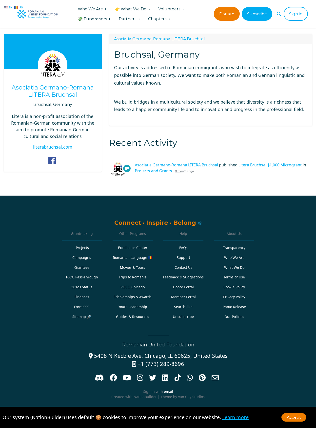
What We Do (234, 267)
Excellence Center (132, 247)
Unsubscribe (183, 316)
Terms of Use (234, 277)
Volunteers (169, 8)
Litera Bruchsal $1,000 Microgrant (270, 165)
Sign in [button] (295, 13)
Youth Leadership (132, 306)
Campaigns (81, 257)
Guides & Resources (132, 316)
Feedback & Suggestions (183, 277)
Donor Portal (183, 287)
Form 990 (81, 306)
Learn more (235, 417)
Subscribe (257, 13)
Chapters (157, 18)
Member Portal (183, 296)
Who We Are (91, 8)
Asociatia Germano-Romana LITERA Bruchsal (53, 91)
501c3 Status (81, 287)
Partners (128, 18)
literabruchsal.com (52, 147)
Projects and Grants (153, 171)
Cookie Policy (234, 287)
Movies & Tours (132, 267)
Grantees (81, 267)
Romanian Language (133, 257)
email (168, 391)
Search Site (183, 306)
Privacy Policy (234, 296)
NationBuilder (145, 396)
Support (183, 257)
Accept (294, 417)
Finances (82, 296)
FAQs (183, 247)
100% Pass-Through (81, 277)
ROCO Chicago (132, 287)
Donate (226, 13)
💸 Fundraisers (93, 18)
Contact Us (183, 267)
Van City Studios (191, 396)
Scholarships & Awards (133, 296)
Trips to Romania (133, 277)
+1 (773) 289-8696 (158, 363)
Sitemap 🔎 (81, 316)
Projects (82, 247)
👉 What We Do (131, 8)
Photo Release (234, 306)
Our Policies (234, 316)
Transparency (234, 247)
